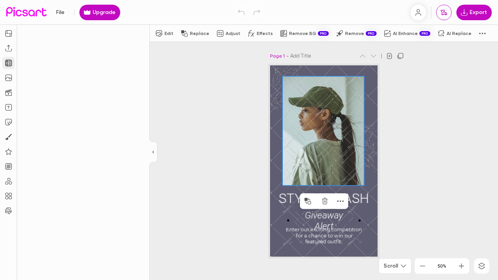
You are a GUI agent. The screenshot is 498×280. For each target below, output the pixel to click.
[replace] (308, 201)
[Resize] (8, 33)
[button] (249, 140)
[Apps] (8, 181)
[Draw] (8, 137)
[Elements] (8, 151)
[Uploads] (8, 48)
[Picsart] (26, 12)
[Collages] (8, 196)
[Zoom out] (422, 266)
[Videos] (8, 92)
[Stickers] (8, 122)
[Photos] (8, 78)
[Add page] (389, 56)
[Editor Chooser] (153, 152)
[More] (340, 201)
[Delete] (325, 201)
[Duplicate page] (400, 56)
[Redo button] (257, 12)
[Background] (8, 166)
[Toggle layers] (481, 266)
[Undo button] (241, 12)
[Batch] (8, 211)
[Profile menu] (418, 12)
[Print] (444, 12)
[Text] (8, 107)
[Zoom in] (461, 266)
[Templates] (8, 63)
